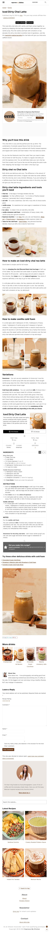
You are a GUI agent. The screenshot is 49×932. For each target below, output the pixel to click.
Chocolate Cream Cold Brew (11, 560)
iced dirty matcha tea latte (13, 35)
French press (11, 219)
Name (4, 729)
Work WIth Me (25, 922)
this (20, 217)
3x (44, 452)
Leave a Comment (9, 18)
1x (39, 452)
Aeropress (20, 219)
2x (42, 452)
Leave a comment (14, 547)
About (24, 898)
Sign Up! (16, 911)
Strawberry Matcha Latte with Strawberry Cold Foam (19, 562)
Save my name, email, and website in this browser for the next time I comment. (24, 745)
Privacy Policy (24, 900)
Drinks (10, 7)
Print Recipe (14, 431)
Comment (6, 705)
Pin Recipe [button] (30, 22)
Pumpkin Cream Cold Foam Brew (12, 564)
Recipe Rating (6, 699)
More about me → (24, 793)
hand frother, (23, 221)
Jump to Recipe (20, 22)
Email (4, 735)
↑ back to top (24, 888)
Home (4, 7)
